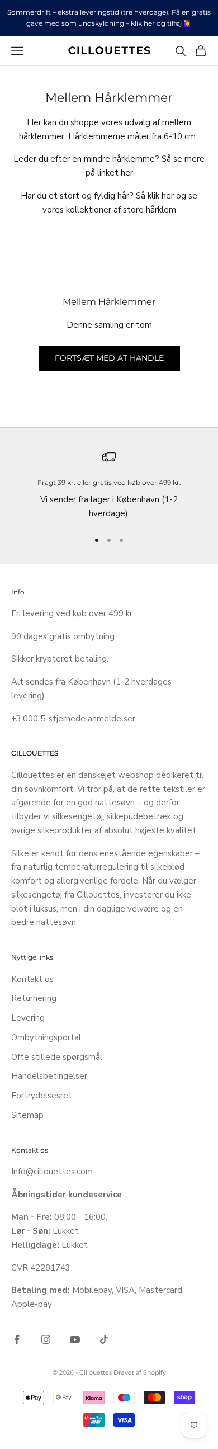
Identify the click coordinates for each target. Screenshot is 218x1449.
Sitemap (27, 1115)
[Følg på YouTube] (74, 1339)
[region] (109, 485)
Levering (28, 1017)
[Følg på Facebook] (16, 1339)
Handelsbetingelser (49, 1076)
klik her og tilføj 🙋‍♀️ (161, 23)
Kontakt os (32, 979)
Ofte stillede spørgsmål (56, 1057)
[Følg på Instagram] (45, 1339)
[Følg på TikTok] (104, 1339)
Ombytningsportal (46, 1037)
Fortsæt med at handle (109, 358)
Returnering (33, 998)
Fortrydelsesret (41, 1095)
